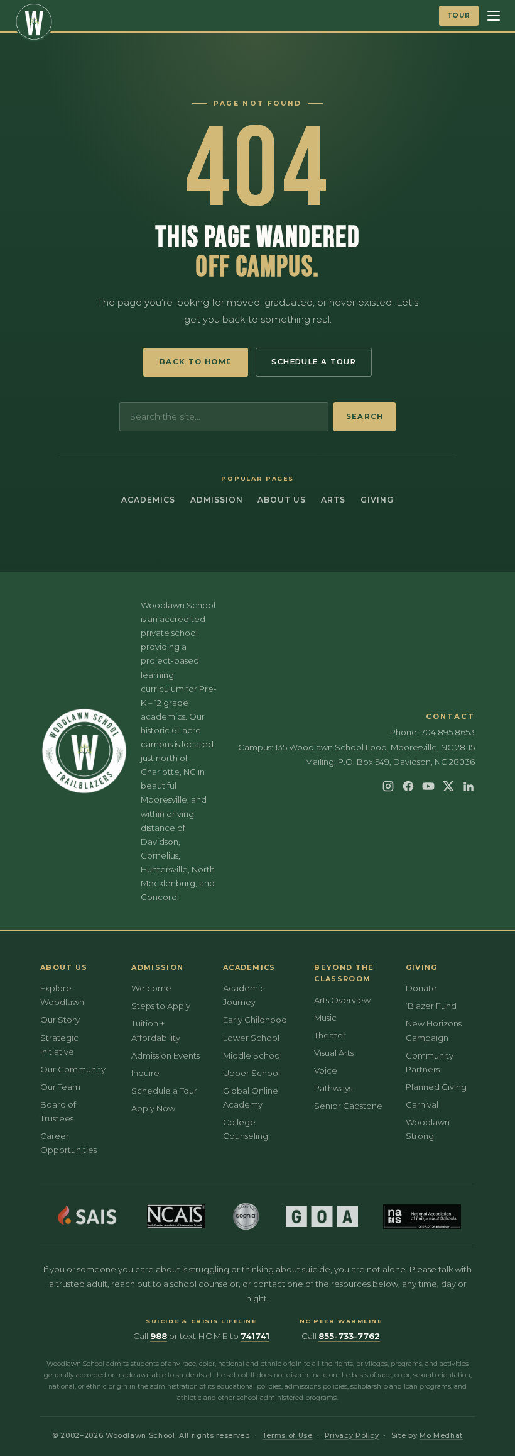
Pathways (333, 1088)
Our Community (73, 1069)
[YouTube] (428, 786)
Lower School (251, 1038)
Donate (421, 988)
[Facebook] (408, 786)
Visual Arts (334, 1053)
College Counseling (245, 1129)
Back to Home (196, 361)
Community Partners (429, 1062)
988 (158, 1336)
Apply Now (153, 1108)
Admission (216, 499)
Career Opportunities (68, 1143)
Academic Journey (244, 995)
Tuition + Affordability (155, 1030)
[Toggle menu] (493, 15)
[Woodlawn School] (34, 22)
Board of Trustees (58, 1111)
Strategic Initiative (59, 1045)
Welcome (151, 988)
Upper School (251, 1073)
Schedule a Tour (313, 361)
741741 (255, 1336)
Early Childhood (255, 1019)
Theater (330, 1035)
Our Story (60, 1019)
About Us (282, 499)
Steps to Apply (160, 1006)
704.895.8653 (448, 732)
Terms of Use (288, 1435)
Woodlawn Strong (428, 1129)
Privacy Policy (352, 1435)
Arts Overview (342, 1000)
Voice (325, 1070)
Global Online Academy (250, 1097)
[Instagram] (388, 786)
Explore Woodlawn (62, 995)
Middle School (252, 1055)
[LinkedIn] (468, 786)
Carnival (422, 1104)
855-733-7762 (349, 1336)
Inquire (145, 1073)
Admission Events (165, 1055)
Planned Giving (436, 1087)
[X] (448, 786)
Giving (377, 499)
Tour (458, 15)
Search (364, 416)
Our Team (60, 1087)
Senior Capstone (348, 1106)
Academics (148, 499)
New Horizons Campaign (434, 1030)
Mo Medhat (441, 1435)
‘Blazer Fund (431, 1006)
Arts (333, 499)
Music (325, 1018)
